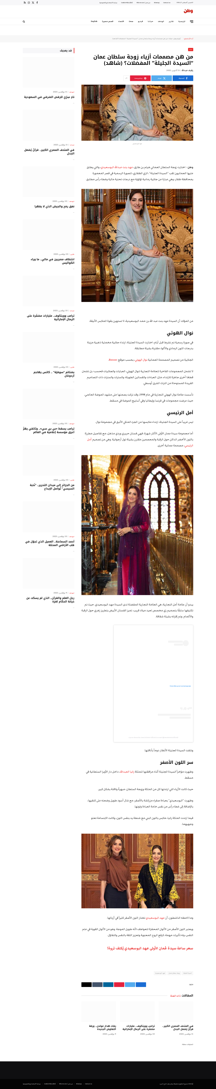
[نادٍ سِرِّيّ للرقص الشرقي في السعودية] (48, 72)
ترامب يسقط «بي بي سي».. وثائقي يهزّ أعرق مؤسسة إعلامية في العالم (48, 430)
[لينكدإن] (203, 175)
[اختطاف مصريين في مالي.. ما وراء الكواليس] (48, 234)
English (94, 21)
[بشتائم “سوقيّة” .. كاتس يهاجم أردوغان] (48, 347)
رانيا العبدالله (127, 772)
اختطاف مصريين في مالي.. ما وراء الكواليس (52, 261)
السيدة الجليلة (187, 973)
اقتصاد (121, 21)
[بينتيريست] (203, 182)
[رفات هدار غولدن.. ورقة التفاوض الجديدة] (98, 1011)
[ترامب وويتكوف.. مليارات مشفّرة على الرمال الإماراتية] (137, 1011)
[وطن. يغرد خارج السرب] (188, 11)
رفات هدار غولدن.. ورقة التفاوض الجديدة (102, 1027)
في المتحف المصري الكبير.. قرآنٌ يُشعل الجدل (177, 1027)
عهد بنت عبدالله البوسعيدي (117, 167)
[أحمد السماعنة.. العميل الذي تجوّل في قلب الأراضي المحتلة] (48, 516)
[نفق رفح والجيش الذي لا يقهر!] (48, 181)
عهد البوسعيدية (160, 973)
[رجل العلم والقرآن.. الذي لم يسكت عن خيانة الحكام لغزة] (48, 573)
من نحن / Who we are (143, 2)
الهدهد (161, 21)
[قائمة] (191, 21)
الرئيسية (181, 21)
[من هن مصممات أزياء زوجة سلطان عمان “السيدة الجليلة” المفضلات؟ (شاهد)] (137, 113)
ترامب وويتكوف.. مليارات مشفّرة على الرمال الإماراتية (139, 1027)
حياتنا (150, 21)
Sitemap (156, 2)
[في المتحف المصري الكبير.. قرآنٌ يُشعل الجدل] (176, 1011)
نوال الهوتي (141, 360)
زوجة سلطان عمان (174, 973)
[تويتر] (203, 167)
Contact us (166, 2)
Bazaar (113, 360)
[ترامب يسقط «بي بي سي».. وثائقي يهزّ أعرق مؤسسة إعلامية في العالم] (48, 404)
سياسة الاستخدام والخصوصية (108, 2)
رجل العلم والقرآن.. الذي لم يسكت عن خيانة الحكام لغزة (50, 599)
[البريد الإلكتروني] (203, 190)
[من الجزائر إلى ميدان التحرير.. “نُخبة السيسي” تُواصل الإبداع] (48, 460)
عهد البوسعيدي (155, 918)
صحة (131, 21)
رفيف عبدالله (187, 70)
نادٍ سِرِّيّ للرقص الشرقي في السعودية (49, 97)
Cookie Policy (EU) (127, 2)
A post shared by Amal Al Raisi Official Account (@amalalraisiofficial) (153, 737)
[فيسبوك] (203, 160)
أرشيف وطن (177, 38)
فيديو (140, 21)
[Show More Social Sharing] (126, 78)
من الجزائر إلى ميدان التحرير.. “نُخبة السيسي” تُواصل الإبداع (52, 487)
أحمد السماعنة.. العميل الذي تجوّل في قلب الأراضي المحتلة (49, 543)
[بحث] (24, 21)
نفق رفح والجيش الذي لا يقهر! (54, 206)
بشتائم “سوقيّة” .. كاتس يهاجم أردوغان (54, 374)
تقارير (171, 21)
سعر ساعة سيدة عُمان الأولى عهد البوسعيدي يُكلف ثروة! (150, 948)
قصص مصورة (107, 21)
